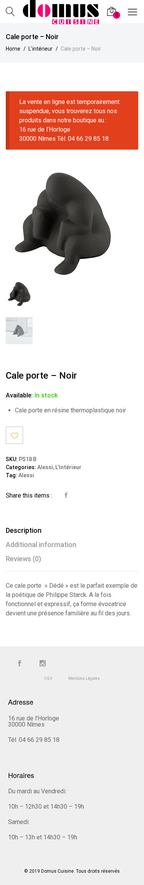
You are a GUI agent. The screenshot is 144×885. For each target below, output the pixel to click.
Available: (19, 395)
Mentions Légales (84, 678)
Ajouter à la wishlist (14, 435)
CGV (48, 678)
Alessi (45, 467)
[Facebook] (20, 663)
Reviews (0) (23, 559)
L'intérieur (68, 467)
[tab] (72, 530)
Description (23, 530)
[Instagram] (43, 663)
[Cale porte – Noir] (66, 496)
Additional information (41, 545)
